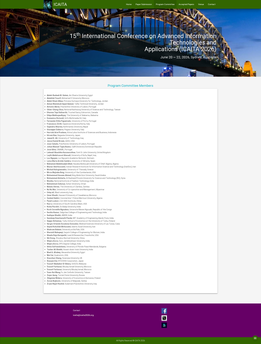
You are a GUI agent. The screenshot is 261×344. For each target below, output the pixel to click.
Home (129, 4)
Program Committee (165, 4)
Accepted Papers (186, 4)
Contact (211, 4)
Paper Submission (144, 4)
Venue (201, 4)
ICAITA (60, 4)
